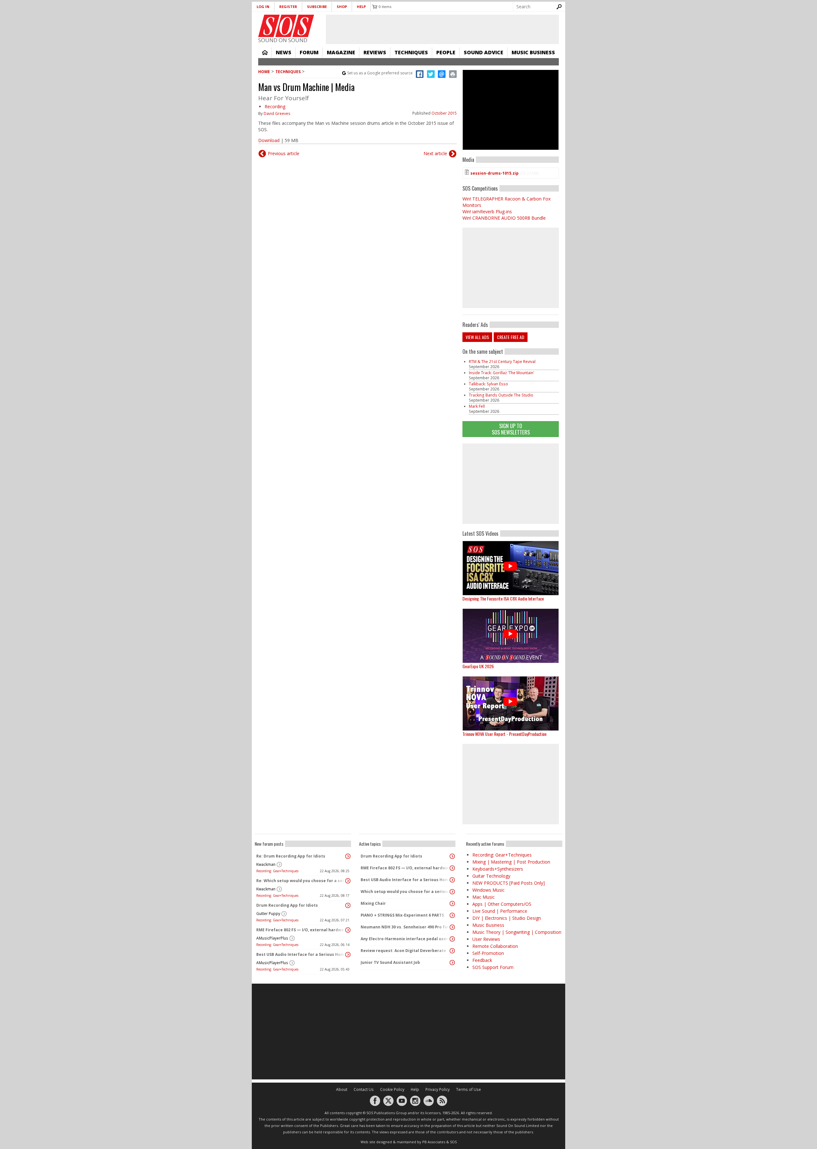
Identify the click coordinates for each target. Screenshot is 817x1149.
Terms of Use (468, 1089)
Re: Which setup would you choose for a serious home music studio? (301, 880)
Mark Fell (477, 406)
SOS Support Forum (492, 967)
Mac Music (483, 897)
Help (361, 6)
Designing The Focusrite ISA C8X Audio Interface (503, 598)
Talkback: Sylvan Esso (488, 384)
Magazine (341, 52)
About (341, 1089)
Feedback (482, 960)
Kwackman (265, 864)
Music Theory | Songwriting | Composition (516, 932)
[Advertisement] (510, 484)
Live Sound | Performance (499, 911)
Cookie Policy (392, 1089)
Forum (309, 52)
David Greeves (277, 113)
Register (288, 6)
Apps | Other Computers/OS (501, 904)
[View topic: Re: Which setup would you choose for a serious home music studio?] (348, 881)
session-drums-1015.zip (494, 173)
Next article (435, 153)
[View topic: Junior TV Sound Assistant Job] (452, 962)
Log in (263, 6)
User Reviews (486, 939)
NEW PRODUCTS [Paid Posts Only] (508, 883)
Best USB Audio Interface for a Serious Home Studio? (301, 954)
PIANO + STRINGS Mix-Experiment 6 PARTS (402, 915)
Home (265, 52)
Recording (275, 106)
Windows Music (488, 890)
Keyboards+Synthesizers (497, 869)
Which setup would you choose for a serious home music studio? (406, 891)
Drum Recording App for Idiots (287, 905)
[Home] (286, 26)
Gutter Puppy (268, 913)
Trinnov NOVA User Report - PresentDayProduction (504, 733)
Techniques (411, 52)
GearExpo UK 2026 (478, 666)
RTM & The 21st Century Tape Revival (502, 361)
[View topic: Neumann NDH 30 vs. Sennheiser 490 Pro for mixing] (452, 927)
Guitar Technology (491, 876)
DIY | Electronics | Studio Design (506, 918)
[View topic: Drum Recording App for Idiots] (348, 905)
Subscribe (317, 6)
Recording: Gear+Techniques (277, 871)
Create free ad (510, 337)
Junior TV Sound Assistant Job (390, 962)
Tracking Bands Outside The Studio (501, 395)
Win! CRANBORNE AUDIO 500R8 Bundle (504, 218)
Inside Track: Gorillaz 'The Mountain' (501, 372)
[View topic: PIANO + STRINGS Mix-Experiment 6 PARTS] (452, 915)
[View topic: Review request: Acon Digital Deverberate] (452, 951)
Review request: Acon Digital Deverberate (403, 950)
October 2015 (444, 113)
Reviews (375, 52)
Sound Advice (483, 52)
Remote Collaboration (495, 946)
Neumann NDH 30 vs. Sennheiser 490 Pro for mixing (406, 927)
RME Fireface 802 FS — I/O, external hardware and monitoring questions (301, 930)
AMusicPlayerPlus (272, 938)
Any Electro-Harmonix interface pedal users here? (406, 938)
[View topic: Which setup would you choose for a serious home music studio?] (452, 892)
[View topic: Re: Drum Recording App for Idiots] (348, 856)
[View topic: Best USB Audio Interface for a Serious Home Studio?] (348, 954)
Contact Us (364, 1089)
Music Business (533, 52)
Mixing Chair (373, 903)
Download (269, 140)
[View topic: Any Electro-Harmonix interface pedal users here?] (452, 939)
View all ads (477, 337)
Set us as (380, 73)
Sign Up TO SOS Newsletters (511, 429)
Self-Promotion (488, 953)
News (283, 52)
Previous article (283, 153)
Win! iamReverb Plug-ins (487, 211)
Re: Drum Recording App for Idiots (290, 856)
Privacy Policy (437, 1089)
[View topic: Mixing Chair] (452, 903)
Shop (342, 6)
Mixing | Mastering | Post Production (511, 862)
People (445, 52)
